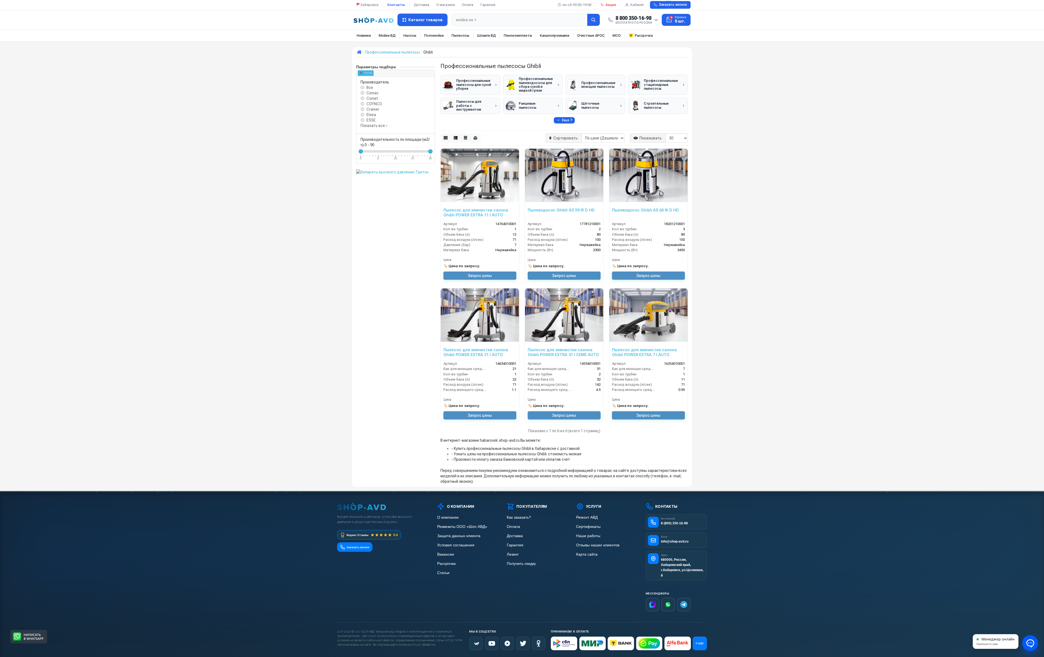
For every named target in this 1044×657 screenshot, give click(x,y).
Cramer (372, 109)
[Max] (652, 604)
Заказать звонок (673, 5)
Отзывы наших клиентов (597, 545)
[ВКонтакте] (476, 643)
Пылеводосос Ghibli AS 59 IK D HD (561, 210)
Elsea (371, 115)
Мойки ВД (387, 35)
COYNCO (374, 104)
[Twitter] (523, 643)
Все (369, 87)
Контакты (396, 5)
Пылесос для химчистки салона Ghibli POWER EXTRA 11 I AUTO (475, 212)
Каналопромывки (554, 35)
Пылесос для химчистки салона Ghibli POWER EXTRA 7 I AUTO (644, 352)
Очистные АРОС (591, 35)
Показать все (373, 125)
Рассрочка (644, 35)
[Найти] (593, 20)
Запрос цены (480, 275)
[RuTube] (507, 643)
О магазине (445, 5)
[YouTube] (492, 643)
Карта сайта (587, 554)
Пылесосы (460, 35)
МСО (617, 35)
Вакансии (445, 554)
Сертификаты (588, 527)
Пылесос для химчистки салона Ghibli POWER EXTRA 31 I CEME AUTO (563, 352)
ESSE (371, 120)
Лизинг (513, 554)
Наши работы (588, 536)
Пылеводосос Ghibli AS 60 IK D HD (645, 210)
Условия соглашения (455, 545)
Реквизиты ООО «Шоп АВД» (462, 527)
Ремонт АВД (587, 517)
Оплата (467, 5)
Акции (610, 5)
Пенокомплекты (518, 35)
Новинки (364, 35)
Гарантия (487, 5)
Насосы (409, 35)
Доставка (421, 5)
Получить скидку (521, 564)
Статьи (443, 573)
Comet (372, 98)
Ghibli (368, 73)
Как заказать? (519, 517)
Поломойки (434, 35)
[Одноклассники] (538, 643)
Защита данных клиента (458, 536)
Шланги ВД (486, 35)
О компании (448, 517)
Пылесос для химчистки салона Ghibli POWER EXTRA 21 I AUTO (475, 352)
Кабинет (637, 5)
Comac (372, 93)
